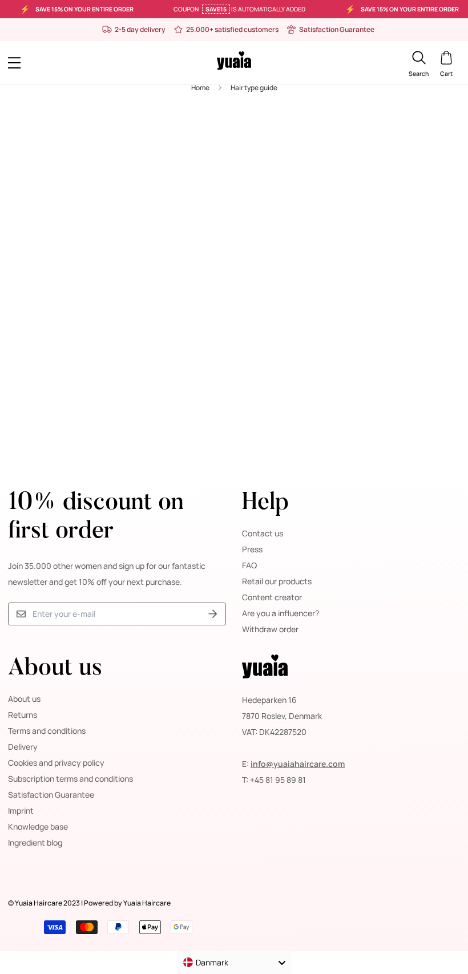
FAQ (249, 565)
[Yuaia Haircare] (234, 62)
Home (200, 87)
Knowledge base (38, 826)
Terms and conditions (47, 730)
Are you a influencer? (280, 613)
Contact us (262, 533)
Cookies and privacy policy (56, 762)
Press (252, 549)
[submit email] (213, 614)
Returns (22, 714)
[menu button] (64, 62)
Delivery (23, 746)
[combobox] (234, 962)
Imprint (21, 810)
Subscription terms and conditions (70, 778)
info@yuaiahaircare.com (298, 763)
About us (24, 698)
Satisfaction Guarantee (51, 794)
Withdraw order (270, 629)
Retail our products (277, 581)
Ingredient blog (35, 842)
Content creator (272, 597)
